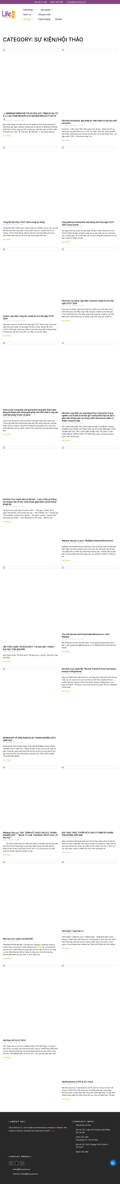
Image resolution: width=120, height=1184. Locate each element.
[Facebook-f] (11, 1163)
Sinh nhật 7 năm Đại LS (72, 931)
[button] (114, 15)
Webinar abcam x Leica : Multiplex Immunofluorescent (87, 540)
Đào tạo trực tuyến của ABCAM (18, 939)
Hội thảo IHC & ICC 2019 (14, 1040)
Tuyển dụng (44, 19)
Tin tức (27, 19)
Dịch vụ (27, 14)
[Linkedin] (22, 1163)
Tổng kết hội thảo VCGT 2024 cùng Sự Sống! (24, 222)
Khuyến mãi (44, 14)
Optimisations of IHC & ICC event (77, 1081)
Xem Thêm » (7, 136)
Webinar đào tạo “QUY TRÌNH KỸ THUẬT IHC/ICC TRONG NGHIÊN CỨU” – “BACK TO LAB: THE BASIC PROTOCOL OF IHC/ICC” (30, 835)
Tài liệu (58, 19)
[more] (52, 1130)
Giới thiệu (28, 10)
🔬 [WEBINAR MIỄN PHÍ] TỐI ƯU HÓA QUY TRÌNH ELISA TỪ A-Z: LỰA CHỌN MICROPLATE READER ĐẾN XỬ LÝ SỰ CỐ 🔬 (30, 116)
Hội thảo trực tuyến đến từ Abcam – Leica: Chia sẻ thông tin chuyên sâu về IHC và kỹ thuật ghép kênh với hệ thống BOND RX (29, 502)
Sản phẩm (46, 10)
